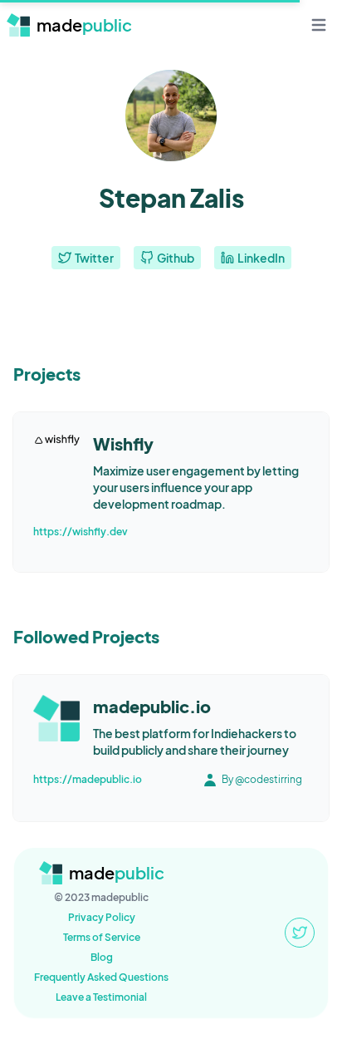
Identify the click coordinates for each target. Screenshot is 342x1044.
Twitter (94, 257)
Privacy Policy (101, 917)
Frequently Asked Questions (101, 977)
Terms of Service (101, 937)
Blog (101, 957)
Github (175, 257)
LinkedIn (261, 257)
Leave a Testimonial (101, 997)
